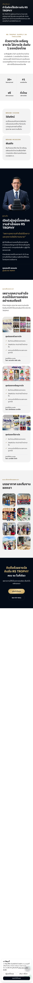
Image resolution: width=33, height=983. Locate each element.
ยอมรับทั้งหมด (16, 978)
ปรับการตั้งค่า (23, 974)
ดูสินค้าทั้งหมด (16, 591)
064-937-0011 (16, 598)
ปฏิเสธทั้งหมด (9, 974)
